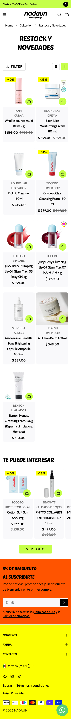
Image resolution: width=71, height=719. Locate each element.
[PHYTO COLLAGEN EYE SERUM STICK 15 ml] (49, 484)
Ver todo (35, 549)
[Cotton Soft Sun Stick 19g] (18, 484)
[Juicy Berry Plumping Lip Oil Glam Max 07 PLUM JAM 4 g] (52, 236)
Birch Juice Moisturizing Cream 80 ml (52, 126)
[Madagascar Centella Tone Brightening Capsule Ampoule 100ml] (19, 308)
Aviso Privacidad (14, 693)
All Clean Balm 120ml (52, 338)
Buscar (7, 686)
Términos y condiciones (33, 686)
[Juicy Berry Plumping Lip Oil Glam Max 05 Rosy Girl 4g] (19, 236)
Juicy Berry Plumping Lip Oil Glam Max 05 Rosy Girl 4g (19, 271)
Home (9, 25)
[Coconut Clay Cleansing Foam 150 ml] (52, 164)
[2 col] (64, 66)
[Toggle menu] (4, 14)
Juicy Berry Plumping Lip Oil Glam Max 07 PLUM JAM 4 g (52, 267)
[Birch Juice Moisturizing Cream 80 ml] (52, 91)
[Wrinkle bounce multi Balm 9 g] (19, 91)
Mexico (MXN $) (19, 666)
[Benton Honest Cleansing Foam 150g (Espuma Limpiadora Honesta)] (19, 386)
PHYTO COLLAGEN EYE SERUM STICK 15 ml (49, 517)
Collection (26, 25)
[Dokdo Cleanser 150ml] (19, 164)
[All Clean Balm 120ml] (52, 308)
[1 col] (56, 66)
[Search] (59, 14)
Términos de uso (44, 612)
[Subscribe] (64, 602)
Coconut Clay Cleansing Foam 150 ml (52, 198)
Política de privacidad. (16, 616)
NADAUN (20, 710)
